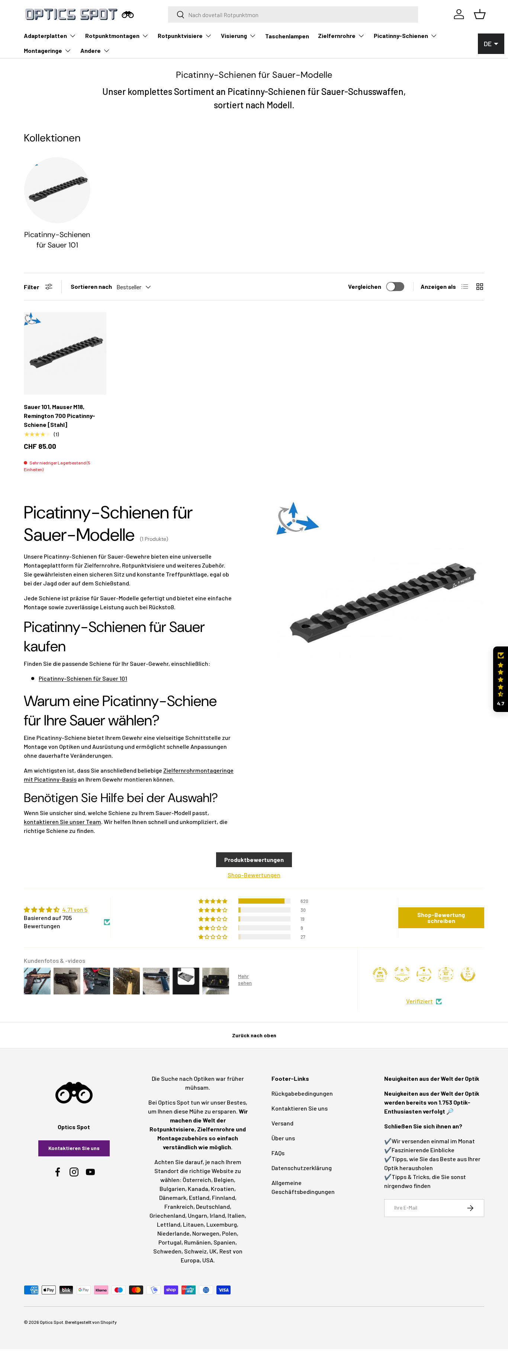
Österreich (197, 1179)
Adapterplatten (45, 35)
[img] (67, 910)
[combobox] (293, 14)
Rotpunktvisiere (180, 35)
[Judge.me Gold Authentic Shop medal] (402, 974)
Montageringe (43, 50)
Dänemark (172, 1197)
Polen (229, 1233)
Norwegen (205, 1233)
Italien (236, 1215)
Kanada (198, 1188)
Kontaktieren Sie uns (74, 1148)
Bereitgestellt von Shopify (91, 1322)
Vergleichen (364, 286)
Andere (90, 50)
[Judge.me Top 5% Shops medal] (467, 974)
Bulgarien (172, 1188)
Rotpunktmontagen (112, 35)
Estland (199, 1197)
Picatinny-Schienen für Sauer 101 (57, 240)
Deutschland (213, 1206)
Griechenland (167, 1215)
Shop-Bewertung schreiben (441, 917)
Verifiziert (419, 1001)
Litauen (193, 1224)
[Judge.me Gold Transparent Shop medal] (424, 974)
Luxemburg (221, 1224)
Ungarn (197, 1215)
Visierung (234, 35)
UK (213, 1251)
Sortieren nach (91, 286)
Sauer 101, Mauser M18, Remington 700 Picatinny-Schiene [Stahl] (59, 415)
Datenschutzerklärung (301, 1167)
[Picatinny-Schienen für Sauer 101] (57, 190)
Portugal (169, 1242)
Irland (217, 1215)
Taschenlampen (287, 35)
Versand (282, 1123)
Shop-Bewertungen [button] (254, 874)
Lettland (168, 1224)
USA (207, 1260)
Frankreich (178, 1206)
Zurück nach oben (254, 1035)
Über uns (283, 1137)
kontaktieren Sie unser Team (62, 821)
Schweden (167, 1251)
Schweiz (195, 1251)
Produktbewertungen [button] (254, 859)
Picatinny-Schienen (401, 35)
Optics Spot (51, 1322)
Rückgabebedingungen (302, 1093)
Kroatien (222, 1188)
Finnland (223, 1197)
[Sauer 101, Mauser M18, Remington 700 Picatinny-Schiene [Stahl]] (65, 353)
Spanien (224, 1242)
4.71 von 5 (74, 909)
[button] (500, 679)
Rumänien (197, 1242)
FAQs (277, 1152)
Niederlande (173, 1233)
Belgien (224, 1179)
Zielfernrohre (337, 35)
